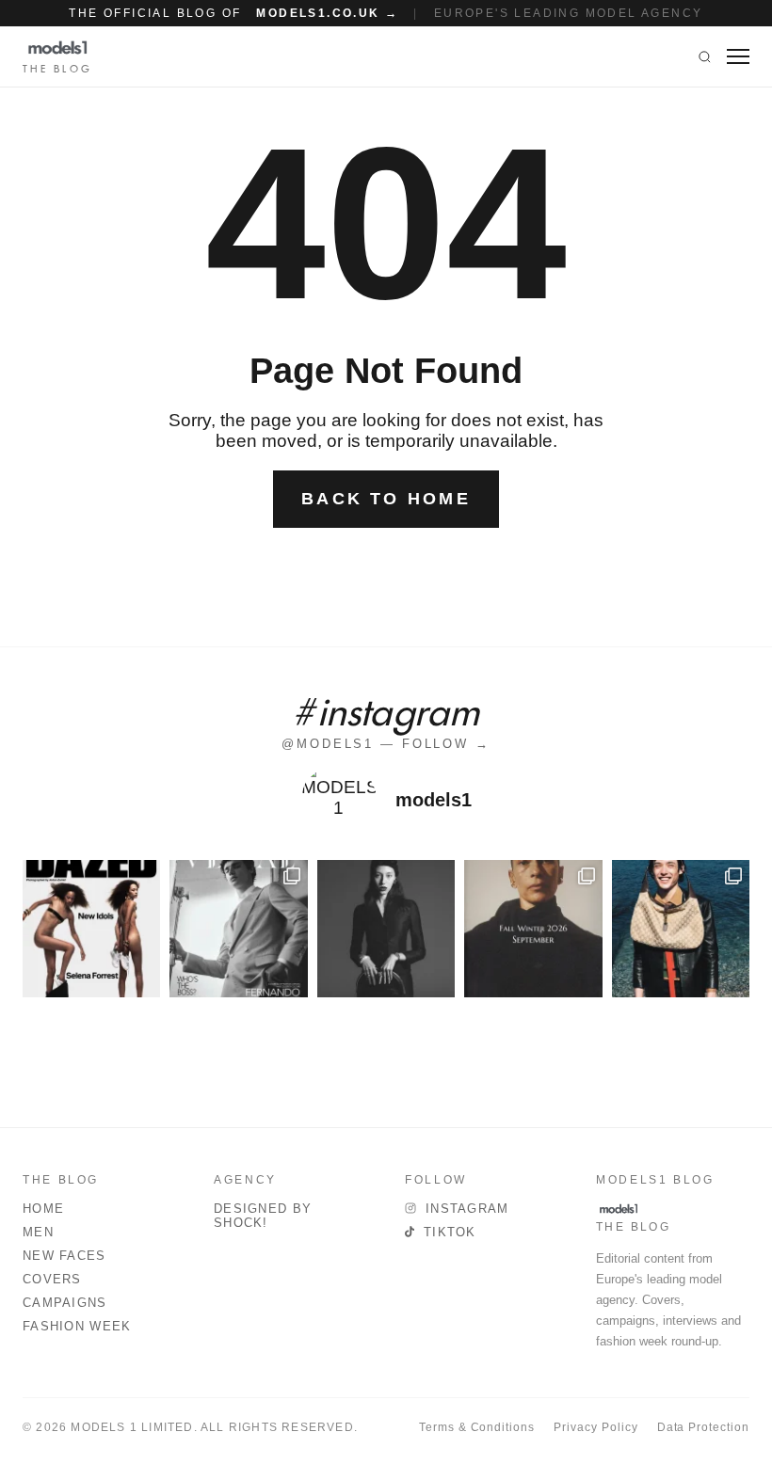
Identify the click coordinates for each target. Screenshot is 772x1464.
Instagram (467, 1208)
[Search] (705, 56)
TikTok (450, 1232)
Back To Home (386, 498)
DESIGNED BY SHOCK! (263, 1215)
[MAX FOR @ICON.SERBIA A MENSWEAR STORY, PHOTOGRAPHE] (680, 928)
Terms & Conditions (477, 1427)
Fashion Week (77, 1326)
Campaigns (65, 1303)
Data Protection (703, 1427)
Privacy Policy (595, 1427)
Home (43, 1208)
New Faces (64, 1256)
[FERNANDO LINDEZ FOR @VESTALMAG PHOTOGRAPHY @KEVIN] (238, 928)
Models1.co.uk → (327, 13)
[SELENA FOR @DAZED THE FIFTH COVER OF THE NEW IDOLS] (91, 928)
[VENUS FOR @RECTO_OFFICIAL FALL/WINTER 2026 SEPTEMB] (533, 928)
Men (38, 1232)
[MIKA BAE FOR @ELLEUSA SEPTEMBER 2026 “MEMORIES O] (386, 928)
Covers (52, 1279)
